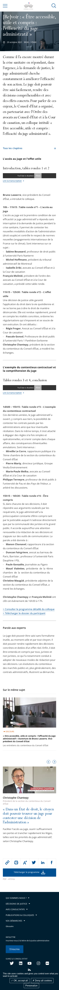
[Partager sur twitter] (34, 862)
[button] (54, 5)
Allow (38, 176)
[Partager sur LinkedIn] (42, 862)
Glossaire (9, 926)
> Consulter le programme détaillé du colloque (29, 609)
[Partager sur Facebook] (51, 862)
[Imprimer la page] (16, 862)
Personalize (31, 985)
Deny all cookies (43, 980)
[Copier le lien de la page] (7, 862)
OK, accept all (20, 980)
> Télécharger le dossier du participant (24, 613)
